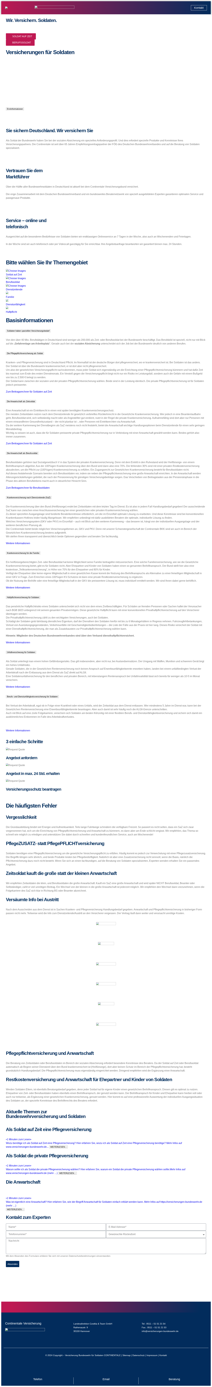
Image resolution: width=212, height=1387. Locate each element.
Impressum (152, 1355)
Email (106, 1379)
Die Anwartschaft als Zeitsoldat (21, 401)
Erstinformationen (15, 109)
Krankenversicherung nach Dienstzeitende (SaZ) (28, 497)
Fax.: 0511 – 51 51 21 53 (154, 1327)
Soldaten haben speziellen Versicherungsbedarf (28, 331)
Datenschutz (138, 1355)
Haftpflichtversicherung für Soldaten (23, 597)
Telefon (37, 1379)
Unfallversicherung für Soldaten (21, 652)
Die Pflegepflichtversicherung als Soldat (25, 353)
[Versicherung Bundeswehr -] (18, 8)
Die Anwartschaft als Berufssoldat (22, 453)
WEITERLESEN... (58, 1147)
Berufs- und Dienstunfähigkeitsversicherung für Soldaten (32, 696)
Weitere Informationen (18, 543)
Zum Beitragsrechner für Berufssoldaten (28, 487)
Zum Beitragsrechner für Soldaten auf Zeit (29, 391)
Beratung (174, 1379)
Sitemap (126, 1355)
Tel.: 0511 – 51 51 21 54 (153, 1323)
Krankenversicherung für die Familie (23, 553)
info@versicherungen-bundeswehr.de (160, 1331)
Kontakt (163, 1355)
